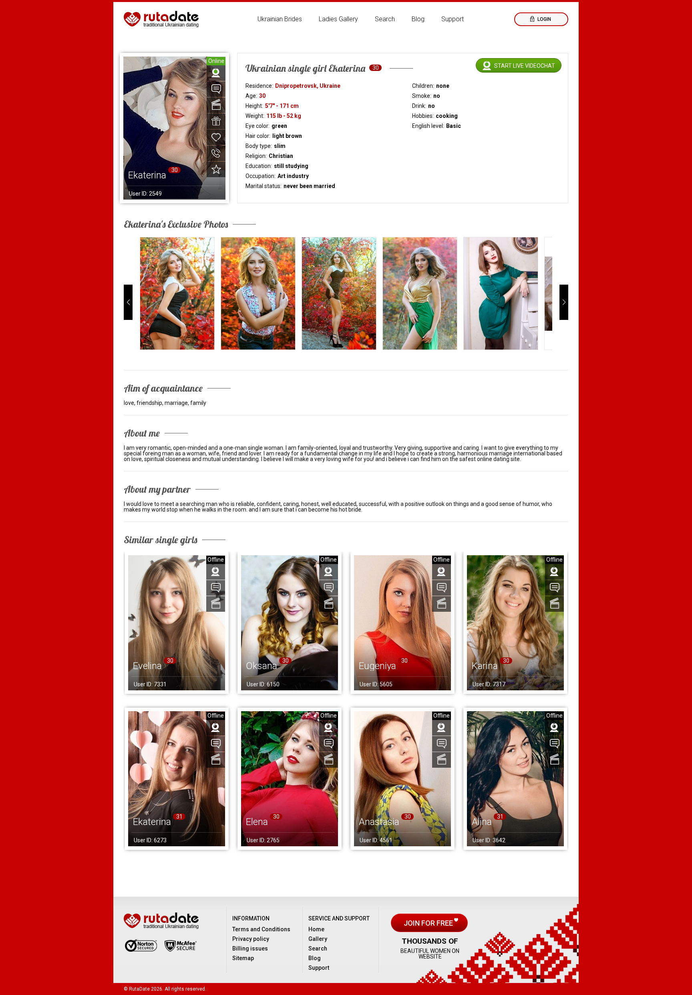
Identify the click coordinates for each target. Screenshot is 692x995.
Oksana (261, 665)
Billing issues (250, 948)
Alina (482, 821)
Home (316, 929)
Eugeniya (377, 665)
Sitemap (243, 958)
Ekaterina (152, 821)
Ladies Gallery (338, 19)
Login (543, 19)
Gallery (317, 939)
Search (385, 19)
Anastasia (379, 821)
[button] (128, 302)
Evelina (147, 665)
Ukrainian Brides (279, 19)
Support (452, 19)
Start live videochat (524, 66)
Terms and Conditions (261, 929)
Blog (418, 19)
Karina (485, 665)
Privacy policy (250, 939)
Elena (257, 821)
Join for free (429, 923)
